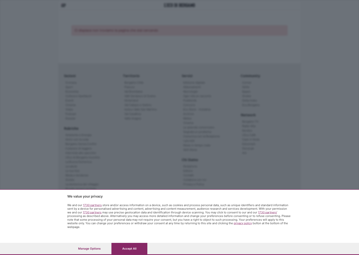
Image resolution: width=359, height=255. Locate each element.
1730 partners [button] (92, 205)
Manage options (89, 248)
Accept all (129, 248)
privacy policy (243, 223)
